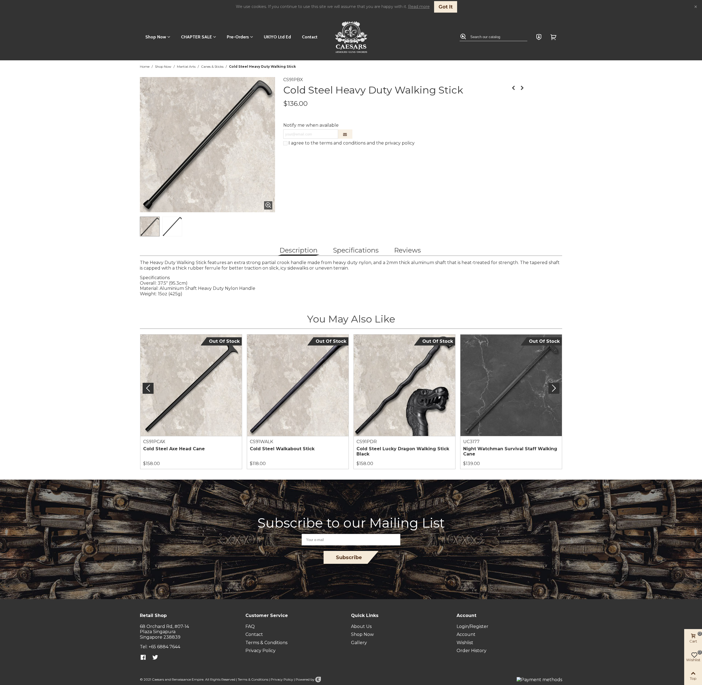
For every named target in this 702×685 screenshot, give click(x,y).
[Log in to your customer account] (538, 37)
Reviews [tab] (407, 250)
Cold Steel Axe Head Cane (174, 448)
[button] (553, 388)
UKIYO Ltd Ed (277, 36)
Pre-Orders (238, 36)
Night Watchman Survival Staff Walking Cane (510, 451)
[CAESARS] (351, 37)
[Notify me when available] (345, 134)
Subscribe (349, 557)
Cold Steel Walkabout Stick (282, 448)
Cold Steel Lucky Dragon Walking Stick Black (402, 451)
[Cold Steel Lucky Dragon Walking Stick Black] (513, 88)
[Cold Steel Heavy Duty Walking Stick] (268, 205)
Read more (419, 6)
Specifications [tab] (356, 250)
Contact (310, 36)
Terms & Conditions (253, 679)
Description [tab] (298, 250)
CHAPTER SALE (196, 36)
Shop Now (155, 36)
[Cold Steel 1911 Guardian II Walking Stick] (522, 88)
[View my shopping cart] (554, 37)
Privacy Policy (282, 679)
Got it (445, 7)
